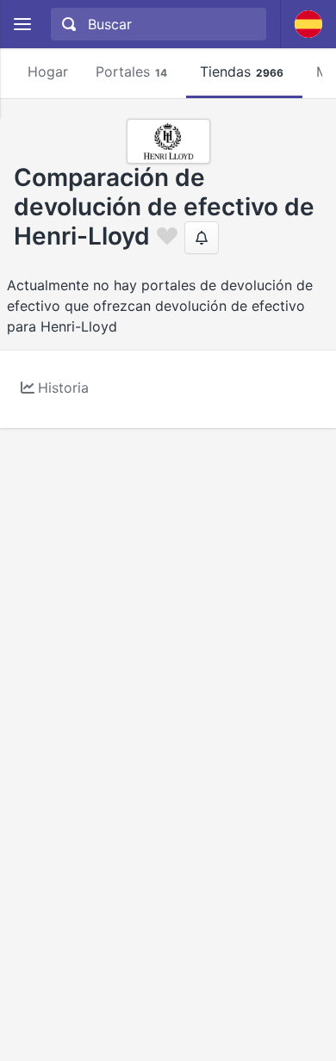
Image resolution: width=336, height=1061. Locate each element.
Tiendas (241, 71)
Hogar (48, 71)
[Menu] (22, 24)
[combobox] (156, 24)
